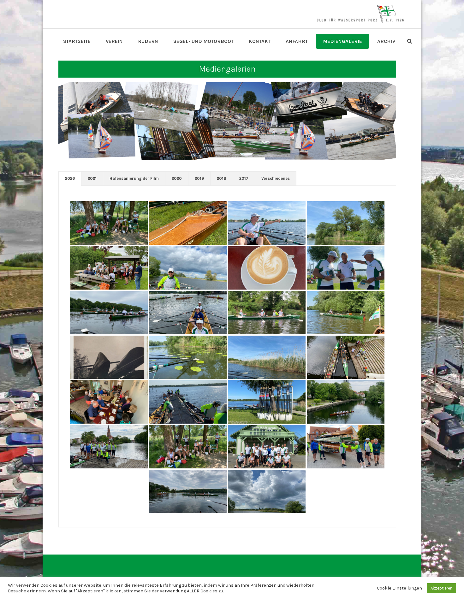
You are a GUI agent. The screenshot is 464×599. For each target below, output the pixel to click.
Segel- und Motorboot (203, 41)
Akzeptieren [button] (441, 588)
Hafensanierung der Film (134, 178)
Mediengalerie (342, 41)
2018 (221, 178)
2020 (177, 178)
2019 (199, 178)
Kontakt (260, 41)
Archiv (386, 41)
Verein (114, 41)
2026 (70, 178)
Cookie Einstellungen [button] (399, 588)
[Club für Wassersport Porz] (360, 14)
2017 (243, 178)
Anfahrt (297, 41)
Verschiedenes (275, 178)
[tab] (69, 178)
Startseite (77, 41)
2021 (92, 178)
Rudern (148, 41)
